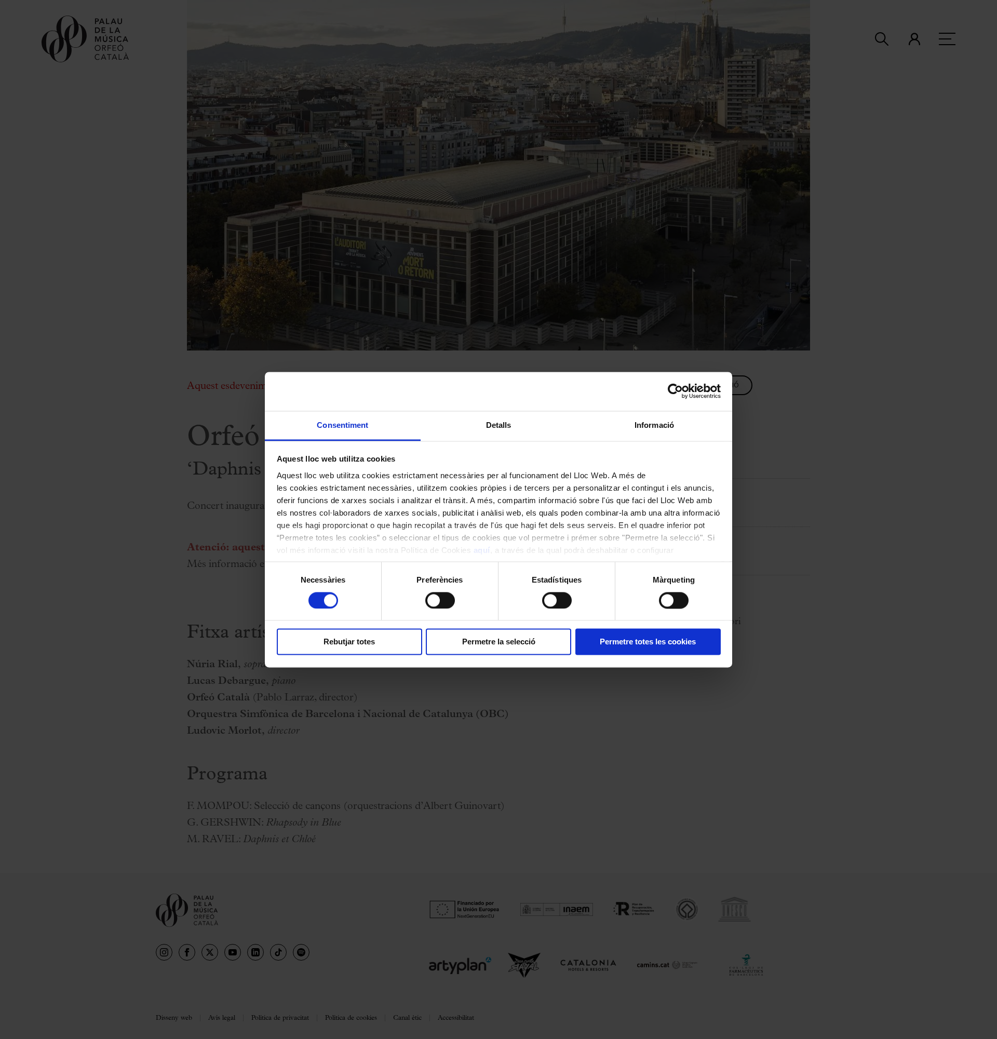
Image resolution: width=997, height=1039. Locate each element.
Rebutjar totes (349, 642)
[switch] (440, 600)
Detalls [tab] (498, 425)
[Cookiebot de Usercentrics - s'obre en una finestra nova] (675, 391)
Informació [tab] (654, 425)
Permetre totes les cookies (648, 642)
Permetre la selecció (498, 642)
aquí (482, 550)
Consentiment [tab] (342, 425)
